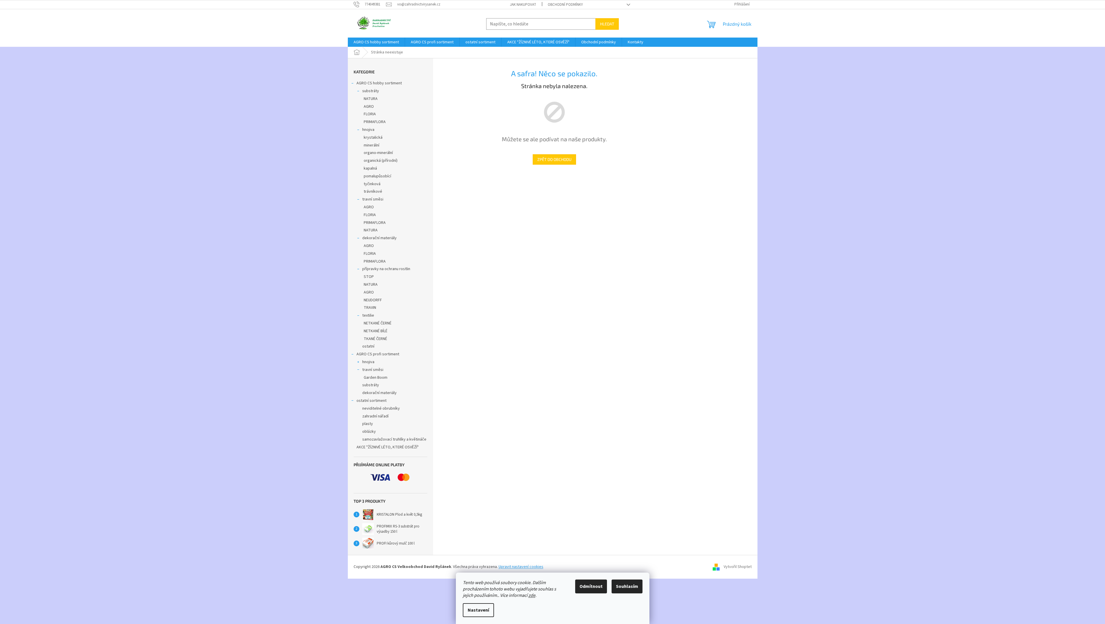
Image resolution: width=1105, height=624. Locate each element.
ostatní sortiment (371, 401)
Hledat (607, 23)
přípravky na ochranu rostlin (386, 269)
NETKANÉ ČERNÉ (377, 323)
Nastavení (478, 610)
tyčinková (372, 184)
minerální (371, 145)
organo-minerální (378, 153)
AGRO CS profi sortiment (377, 354)
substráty (370, 91)
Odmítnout (591, 586)
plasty (367, 424)
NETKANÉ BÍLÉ (375, 331)
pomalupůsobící (377, 176)
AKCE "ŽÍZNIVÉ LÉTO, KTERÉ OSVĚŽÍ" (387, 447)
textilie (368, 315)
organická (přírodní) (381, 161)
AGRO (369, 106)
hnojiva (368, 130)
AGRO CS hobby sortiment (379, 83)
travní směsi (372, 199)
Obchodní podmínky (565, 4)
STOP (369, 277)
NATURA (371, 99)
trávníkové (373, 191)
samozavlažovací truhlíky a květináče (394, 439)
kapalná (370, 168)
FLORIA (370, 114)
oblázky (369, 431)
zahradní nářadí (375, 416)
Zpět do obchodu (554, 159)
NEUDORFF (373, 300)
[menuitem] (376, 42)
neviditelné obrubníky (381, 408)
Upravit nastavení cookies (521, 567)
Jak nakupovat (523, 4)
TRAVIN (370, 308)
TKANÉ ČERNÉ (375, 339)
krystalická (373, 137)
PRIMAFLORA (375, 122)
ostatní (368, 346)
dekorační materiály (379, 238)
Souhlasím (627, 586)
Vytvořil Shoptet (738, 567)
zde (531, 595)
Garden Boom (375, 377)
